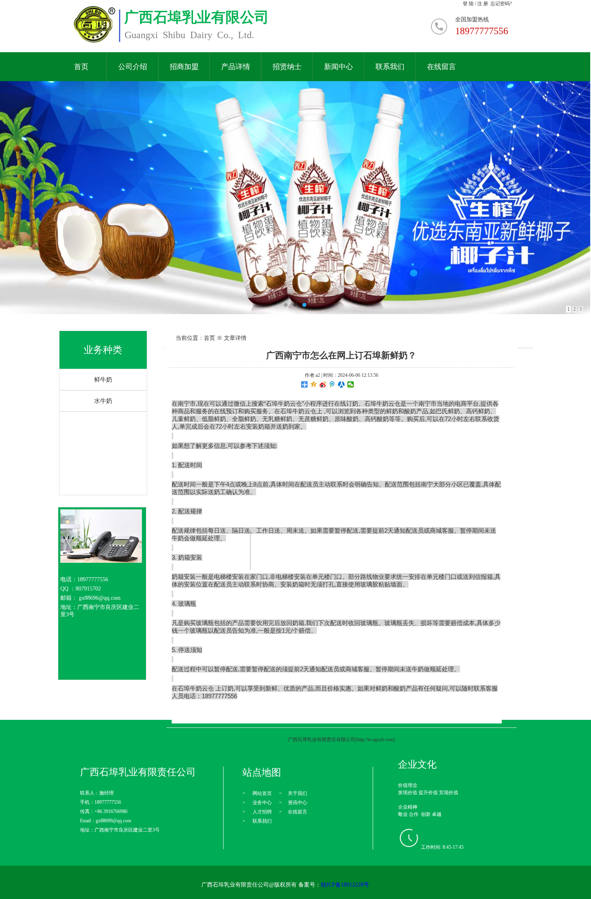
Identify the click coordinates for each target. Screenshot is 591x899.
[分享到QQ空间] (313, 384)
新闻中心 (338, 67)
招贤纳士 (287, 67)
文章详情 (235, 338)
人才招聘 (262, 812)
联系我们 (390, 67)
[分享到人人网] (341, 384)
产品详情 (235, 67)
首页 (81, 67)
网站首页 (262, 793)
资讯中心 (297, 802)
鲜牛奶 (103, 379)
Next (568, 198)
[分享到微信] (350, 384)
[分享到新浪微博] (323, 384)
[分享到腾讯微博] (332, 384)
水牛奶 (103, 401)
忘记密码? (501, 3)
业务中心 (262, 802)
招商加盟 (184, 67)
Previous (21, 198)
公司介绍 (132, 67)
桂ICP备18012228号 (345, 885)
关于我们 (297, 793)
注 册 (482, 3)
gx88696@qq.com (100, 598)
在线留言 (441, 67)
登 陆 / (470, 3)
